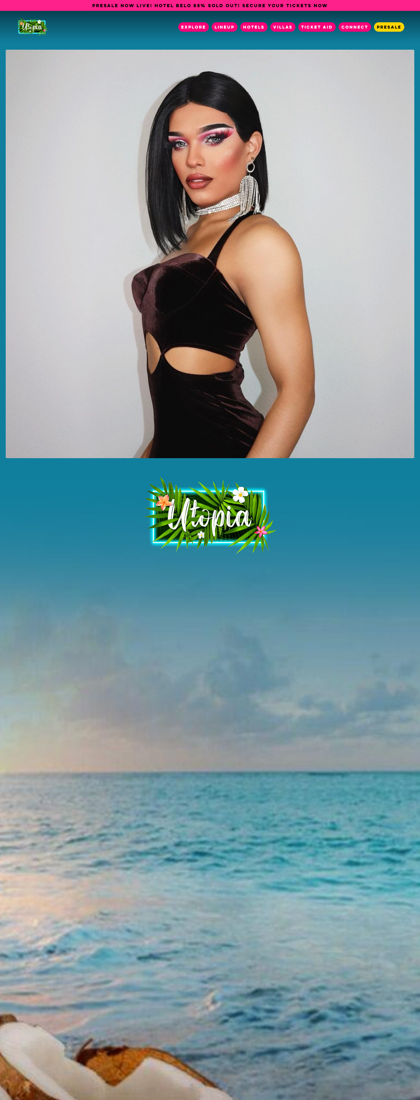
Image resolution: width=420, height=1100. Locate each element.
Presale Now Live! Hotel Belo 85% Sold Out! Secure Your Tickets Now (210, 5)
